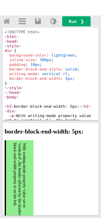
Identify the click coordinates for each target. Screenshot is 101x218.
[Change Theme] (53, 21)
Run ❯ (76, 21)
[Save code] (38, 21)
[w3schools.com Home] (6, 21)
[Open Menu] (22, 21)
